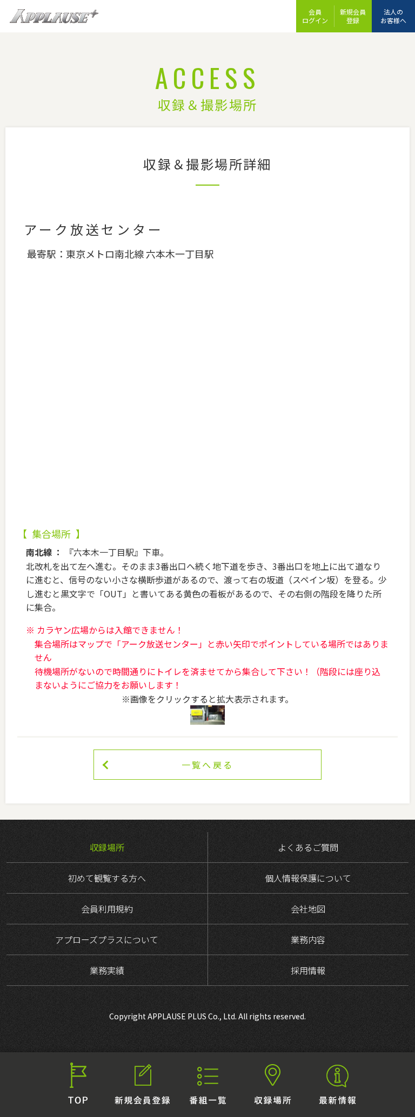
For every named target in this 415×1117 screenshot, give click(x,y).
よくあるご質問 (308, 847)
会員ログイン (315, 16)
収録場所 (107, 847)
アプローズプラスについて (106, 939)
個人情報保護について (308, 877)
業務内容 (308, 939)
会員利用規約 (107, 908)
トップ (77, 1084)
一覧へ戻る (207, 764)
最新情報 (337, 1084)
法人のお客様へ (393, 16)
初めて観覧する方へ (107, 877)
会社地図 (308, 908)
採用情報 (308, 970)
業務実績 (107, 970)
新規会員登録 (353, 16)
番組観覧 (207, 1084)
